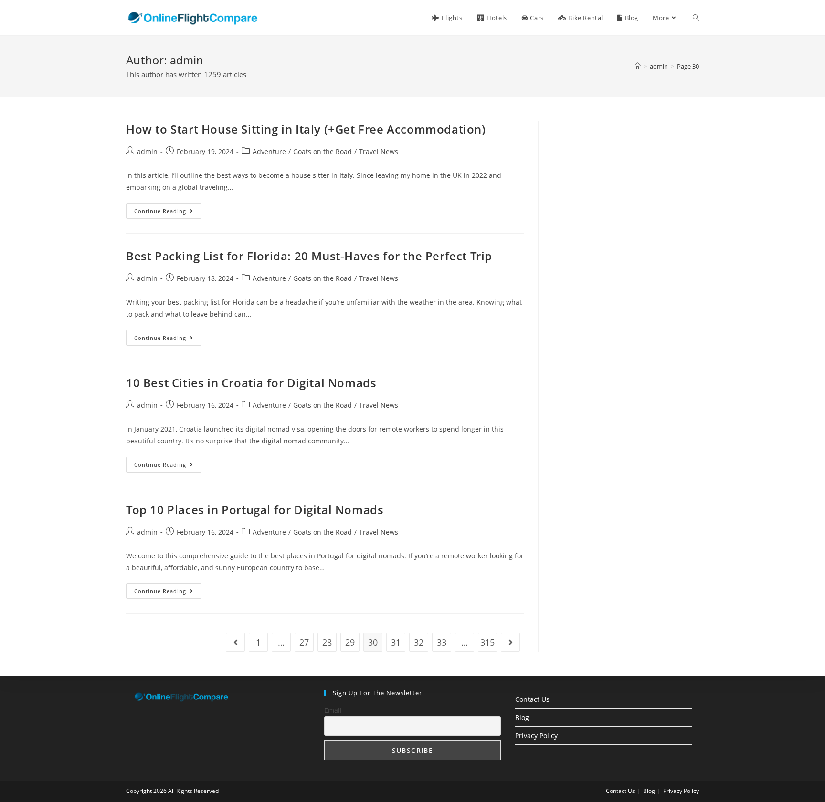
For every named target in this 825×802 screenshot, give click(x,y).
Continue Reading (167, 212)
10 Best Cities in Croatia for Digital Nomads (251, 383)
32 (418, 642)
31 (396, 642)
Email (333, 710)
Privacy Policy (536, 735)
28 (327, 642)
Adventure (269, 151)
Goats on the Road (322, 151)
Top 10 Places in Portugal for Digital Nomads (254, 509)
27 (304, 642)
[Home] (638, 66)
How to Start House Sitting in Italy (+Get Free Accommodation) (306, 129)
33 (441, 642)
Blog (522, 717)
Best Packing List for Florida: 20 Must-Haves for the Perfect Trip (309, 256)
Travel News (378, 151)
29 (350, 642)
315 (487, 642)
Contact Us (532, 699)
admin (147, 151)
